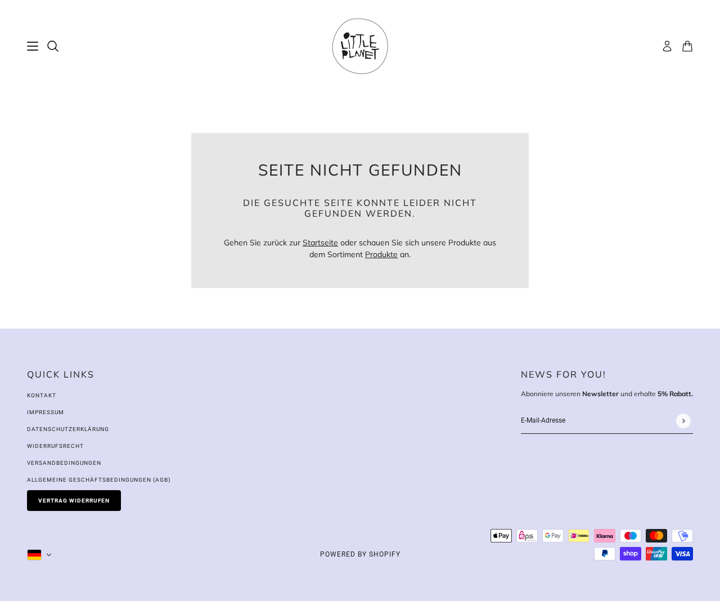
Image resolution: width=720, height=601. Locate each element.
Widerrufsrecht (55, 446)
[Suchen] (52, 46)
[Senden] (683, 420)
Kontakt (41, 395)
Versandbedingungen (64, 463)
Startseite (320, 242)
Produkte (381, 254)
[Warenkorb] (687, 46)
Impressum (45, 412)
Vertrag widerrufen (74, 500)
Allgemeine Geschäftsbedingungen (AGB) (98, 480)
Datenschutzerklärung (68, 429)
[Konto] (667, 46)
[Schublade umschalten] (32, 46)
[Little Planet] (360, 46)
